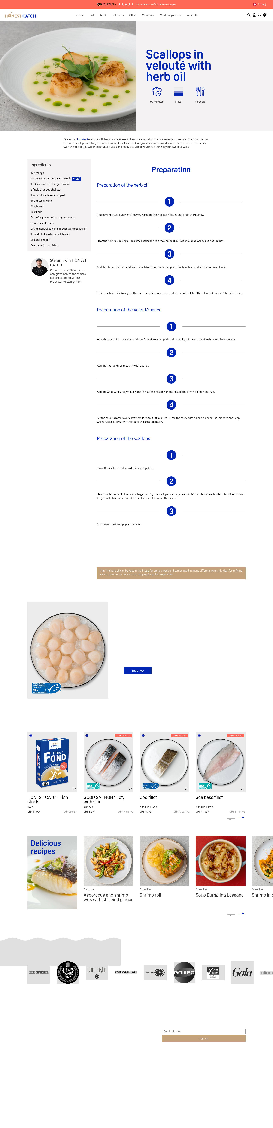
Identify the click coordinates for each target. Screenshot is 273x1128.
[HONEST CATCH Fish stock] (52, 762)
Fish (92, 15)
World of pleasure (171, 15)
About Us (192, 15)
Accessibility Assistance (41, 1060)
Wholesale (148, 15)
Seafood (80, 15)
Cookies (32, 1048)
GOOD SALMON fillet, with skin (104, 799)
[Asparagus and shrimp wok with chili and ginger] (108, 861)
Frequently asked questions (88, 1030)
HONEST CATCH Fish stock (47, 799)
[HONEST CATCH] (33, 15)
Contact (77, 1024)
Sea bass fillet (209, 797)
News (120, 1042)
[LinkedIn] (61, 1078)
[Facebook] (37, 1078)
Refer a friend (80, 1054)
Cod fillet (148, 797)
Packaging (78, 1042)
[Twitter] (54, 1078)
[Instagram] (30, 1078)
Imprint (31, 1042)
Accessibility (34, 1054)
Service (79, 1015)
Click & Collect (80, 1048)
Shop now (138, 670)
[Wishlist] (259, 15)
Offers (133, 15)
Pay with (125, 1069)
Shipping (215, 1069)
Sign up (203, 1038)
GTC (29, 1024)
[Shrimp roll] (164, 861)
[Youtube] (45, 1078)
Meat (103, 15)
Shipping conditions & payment (91, 1036)
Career (121, 1036)
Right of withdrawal (38, 1030)
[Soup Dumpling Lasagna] (221, 861)
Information (39, 1015)
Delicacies (118, 15)
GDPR (30, 1036)
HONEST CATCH (132, 1015)
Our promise (124, 1030)
